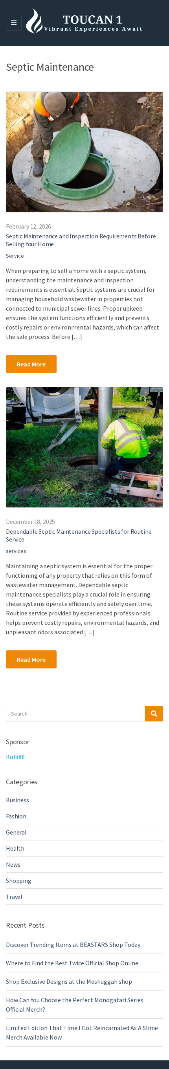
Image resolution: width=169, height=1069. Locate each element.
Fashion (16, 816)
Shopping (18, 880)
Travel (14, 897)
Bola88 (15, 757)
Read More (31, 364)
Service (15, 255)
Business (17, 800)
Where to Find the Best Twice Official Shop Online (72, 963)
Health (15, 848)
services (16, 551)
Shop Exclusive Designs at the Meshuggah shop (69, 981)
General (16, 832)
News (13, 864)
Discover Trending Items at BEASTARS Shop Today (73, 944)
